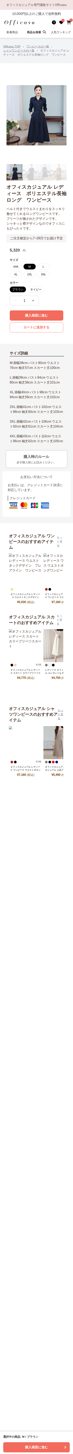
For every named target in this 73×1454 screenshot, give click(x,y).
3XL (43, 274)
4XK (15, 266)
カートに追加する (36, 327)
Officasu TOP (11, 46)
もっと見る (59, 541)
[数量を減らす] (16, 301)
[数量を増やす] (33, 301)
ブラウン (18, 289)
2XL (29, 274)
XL (16, 274)
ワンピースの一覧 (37, 46)
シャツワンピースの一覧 (18, 50)
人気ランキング (61, 32)
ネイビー (36, 289)
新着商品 (12, 32)
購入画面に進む (36, 315)
